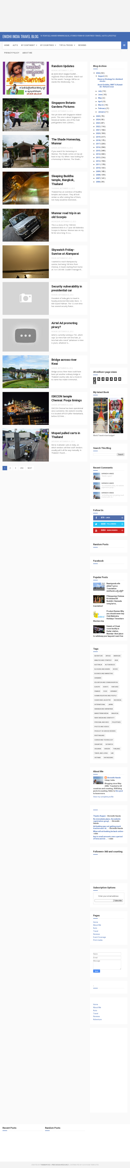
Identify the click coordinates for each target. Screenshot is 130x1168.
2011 (98, 164)
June (100, 95)
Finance (97, 691)
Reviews (82, 45)
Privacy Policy (11, 53)
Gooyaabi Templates (90, 1165)
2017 (98, 144)
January (101, 112)
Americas (117, 656)
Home (6, 45)
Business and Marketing (103, 673)
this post (119, 791)
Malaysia (114, 713)
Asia (116, 660)
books (115, 669)
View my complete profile (103, 797)
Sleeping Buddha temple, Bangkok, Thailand (62, 180)
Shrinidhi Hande (107, 474)
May (100, 98)
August (101, 76)
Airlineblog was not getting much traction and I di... (107, 827)
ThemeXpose (45, 1165)
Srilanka (97, 749)
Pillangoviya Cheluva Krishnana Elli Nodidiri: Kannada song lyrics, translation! (108, 601)
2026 (98, 73)
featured (114, 687)
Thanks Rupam (99, 816)
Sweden (107, 749)
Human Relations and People (105, 696)
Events (105, 687)
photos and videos (101, 726)
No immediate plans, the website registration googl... (106, 820)
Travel (95, 931)
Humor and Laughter (102, 700)
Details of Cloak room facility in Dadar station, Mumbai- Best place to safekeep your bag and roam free (108, 631)
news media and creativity (104, 718)
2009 (98, 171)
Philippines (116, 722)
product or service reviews (105, 731)
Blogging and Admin (102, 669)
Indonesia (117, 700)
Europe (97, 687)
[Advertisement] (16, 16)
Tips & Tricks (66, 45)
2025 (98, 116)
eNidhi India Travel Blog (20, 36)
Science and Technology (103, 740)
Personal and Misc (101, 722)
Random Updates (62, 66)
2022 (98, 127)
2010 (98, 168)
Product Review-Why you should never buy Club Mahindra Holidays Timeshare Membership (108, 616)
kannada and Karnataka (103, 709)
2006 (98, 182)
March (101, 105)
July (100, 91)
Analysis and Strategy (103, 660)
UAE (112, 753)
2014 (98, 154)
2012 (98, 161)
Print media (97, 940)
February (102, 108)
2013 (98, 157)
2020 (98, 133)
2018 (98, 140)
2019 (98, 137)
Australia (98, 665)
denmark (97, 678)
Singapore (98, 744)
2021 (98, 130)
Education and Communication (106, 682)
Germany (113, 691)
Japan (110, 704)
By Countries (47, 45)
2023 (98, 123)
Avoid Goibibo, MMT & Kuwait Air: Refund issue (110, 86)
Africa (108, 656)
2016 (98, 147)
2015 (98, 151)
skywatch (109, 744)
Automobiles (110, 665)
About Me (27, 53)
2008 (98, 175)
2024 (98, 120)
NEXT (30, 468)
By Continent (28, 45)
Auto (15, 45)
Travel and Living (101, 753)
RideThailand (99, 735)
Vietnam (97, 757)
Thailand (116, 749)
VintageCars (108, 757)
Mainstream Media (101, 713)
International (99, 704)
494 (21, 468)
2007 (98, 178)
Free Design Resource (60, 1165)
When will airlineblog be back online (108, 831)
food (105, 691)
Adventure (98, 656)
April (100, 101)
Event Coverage (99, 937)
